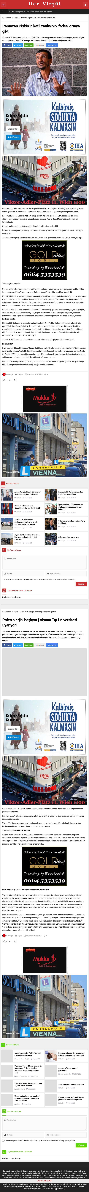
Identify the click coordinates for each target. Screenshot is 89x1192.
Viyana (22, 1089)
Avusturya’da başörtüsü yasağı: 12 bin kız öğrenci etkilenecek (33, 12)
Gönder (30, 45)
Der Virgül (9, 374)
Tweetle (19, 45)
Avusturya (19, 1076)
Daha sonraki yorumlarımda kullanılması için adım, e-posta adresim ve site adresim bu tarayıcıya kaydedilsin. (39, 579)
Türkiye (16, 18)
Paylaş (8, 45)
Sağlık (16, 612)
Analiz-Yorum (20, 1059)
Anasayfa (8, 18)
